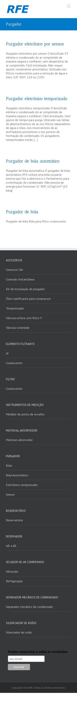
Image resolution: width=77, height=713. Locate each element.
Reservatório (14, 520)
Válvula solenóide (17, 328)
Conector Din (14, 270)
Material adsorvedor (19, 440)
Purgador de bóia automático (32, 161)
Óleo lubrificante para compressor (28, 299)
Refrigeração (14, 581)
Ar (7, 353)
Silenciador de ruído (19, 632)
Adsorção (12, 571)
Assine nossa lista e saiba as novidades (38, 651)
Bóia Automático (17, 475)
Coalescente (14, 363)
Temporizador (15, 308)
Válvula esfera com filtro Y (24, 318)
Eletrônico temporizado (22, 485)
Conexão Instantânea (20, 279)
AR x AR (11, 546)
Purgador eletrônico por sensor (35, 44)
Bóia (9, 465)
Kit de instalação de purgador (25, 289)
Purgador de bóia (22, 211)
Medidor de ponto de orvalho (25, 414)
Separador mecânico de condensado (29, 607)
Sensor (10, 494)
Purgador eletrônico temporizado (36, 98)
